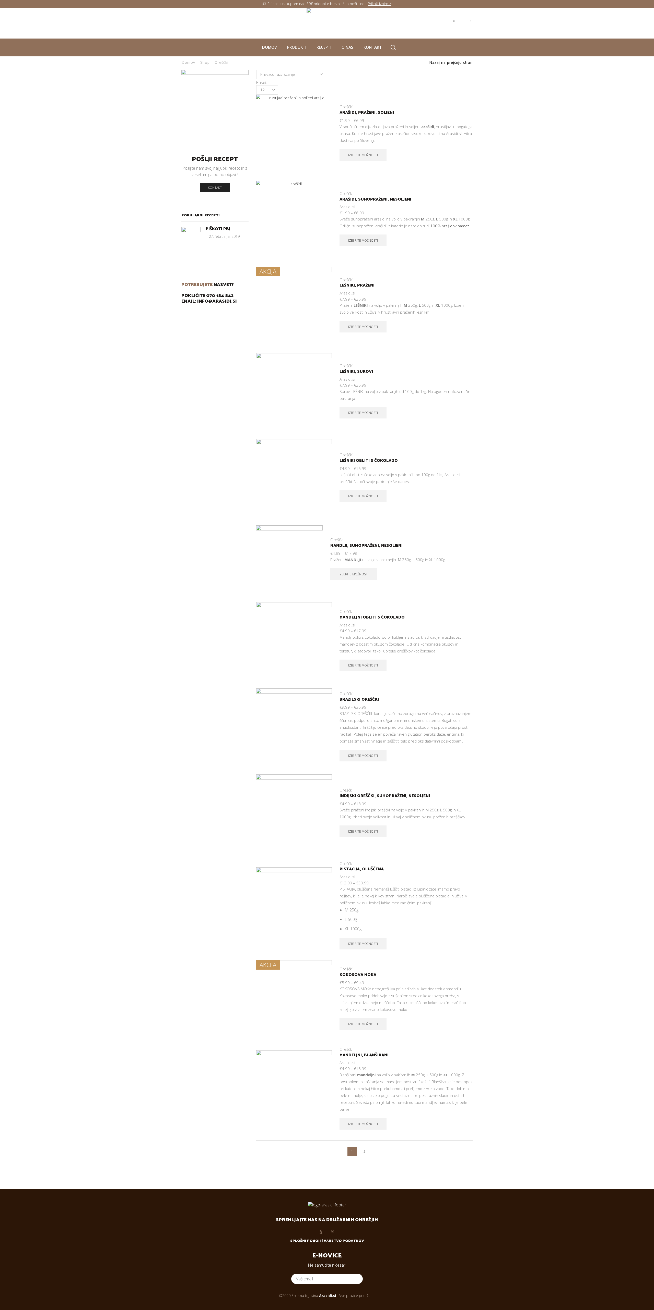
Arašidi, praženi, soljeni (367, 113)
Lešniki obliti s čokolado (369, 461)
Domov (269, 47)
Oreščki (346, 106)
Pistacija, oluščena (362, 869)
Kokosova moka (358, 975)
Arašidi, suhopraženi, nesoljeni (375, 199)
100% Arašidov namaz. (450, 225)
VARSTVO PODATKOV (344, 1241)
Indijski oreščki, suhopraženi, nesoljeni (385, 796)
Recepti (324, 47)
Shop (205, 63)
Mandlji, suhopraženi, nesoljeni (366, 546)
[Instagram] (194, 23)
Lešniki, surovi (356, 372)
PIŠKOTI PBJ (218, 229)
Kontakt (373, 47)
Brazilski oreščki (359, 700)
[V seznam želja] (322, 162)
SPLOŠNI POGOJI (305, 1241)
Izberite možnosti (322, 150)
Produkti (296, 47)
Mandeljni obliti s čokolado (372, 617)
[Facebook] (183, 23)
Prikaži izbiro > (379, 3)
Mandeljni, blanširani (364, 1055)
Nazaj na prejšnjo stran (451, 63)
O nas (347, 47)
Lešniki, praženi (357, 285)
